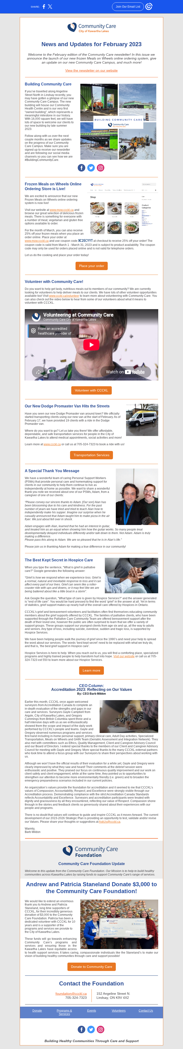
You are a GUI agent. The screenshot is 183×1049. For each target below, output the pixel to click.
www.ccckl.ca (52, 444)
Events (91, 1010)
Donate (37, 1010)
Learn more (91, 670)
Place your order (91, 266)
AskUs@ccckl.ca (109, 821)
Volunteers (119, 1010)
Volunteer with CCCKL (91, 390)
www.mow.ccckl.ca (62, 210)
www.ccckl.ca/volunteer (64, 295)
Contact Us (146, 1010)
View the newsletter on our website (91, 70)
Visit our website (124, 656)
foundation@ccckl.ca (71, 993)
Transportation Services (91, 455)
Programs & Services (64, 1012)
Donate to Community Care (91, 967)
